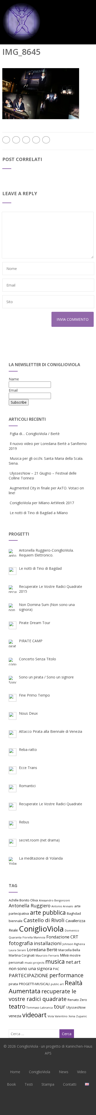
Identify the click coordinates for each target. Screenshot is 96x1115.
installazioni (47, 943)
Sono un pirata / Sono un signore (46, 677)
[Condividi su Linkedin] (26, 139)
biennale (16, 921)
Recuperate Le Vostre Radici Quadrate (50, 803)
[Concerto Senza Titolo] (12, 661)
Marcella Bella (69, 950)
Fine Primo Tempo (34, 695)
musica (55, 961)
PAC (56, 969)
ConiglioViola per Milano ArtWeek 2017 (42, 502)
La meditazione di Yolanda (41, 858)
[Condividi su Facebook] (6, 139)
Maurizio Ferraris (47, 955)
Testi (29, 1084)
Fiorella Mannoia (34, 937)
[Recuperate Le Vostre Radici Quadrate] (12, 806)
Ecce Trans (28, 767)
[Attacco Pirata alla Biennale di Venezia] (12, 734)
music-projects (34, 962)
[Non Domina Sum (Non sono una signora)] (12, 607)
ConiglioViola (41, 929)
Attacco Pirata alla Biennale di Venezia (50, 731)
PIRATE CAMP (30, 640)
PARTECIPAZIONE (28, 975)
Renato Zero (77, 999)
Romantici (27, 785)
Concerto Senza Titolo (37, 658)
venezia (15, 1015)
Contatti (69, 1084)
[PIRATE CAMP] (12, 643)
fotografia (21, 943)
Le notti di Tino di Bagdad (40, 568)
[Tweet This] (16, 139)
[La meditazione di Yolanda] (12, 861)
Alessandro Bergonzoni (54, 900)
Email (13, 390)
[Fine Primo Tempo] (12, 698)
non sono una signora (30, 968)
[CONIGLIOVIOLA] (21, 42)
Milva (64, 955)
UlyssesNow (76, 1007)
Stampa (47, 1084)
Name (14, 379)
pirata (13, 984)
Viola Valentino (58, 1016)
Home (15, 1071)
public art (57, 984)
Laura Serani (17, 950)
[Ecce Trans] (12, 770)
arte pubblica (48, 912)
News (63, 1071)
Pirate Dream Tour (34, 622)
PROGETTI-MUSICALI (34, 984)
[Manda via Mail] (36, 139)
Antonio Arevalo (62, 906)
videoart (34, 1014)
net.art (73, 962)
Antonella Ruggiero (29, 905)
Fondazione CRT (62, 937)
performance (66, 975)
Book (11, 1084)
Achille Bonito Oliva (23, 900)
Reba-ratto (28, 749)
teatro (17, 1006)
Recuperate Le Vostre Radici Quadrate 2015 (50, 589)
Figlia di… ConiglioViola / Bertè (35, 433)
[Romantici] (12, 788)
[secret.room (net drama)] (12, 843)
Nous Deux (28, 713)
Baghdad (74, 913)
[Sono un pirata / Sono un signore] (12, 680)
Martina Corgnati (22, 955)
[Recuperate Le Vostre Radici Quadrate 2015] (12, 589)
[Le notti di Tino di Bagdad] (12, 571)
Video (81, 1071)
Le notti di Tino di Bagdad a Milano (39, 512)
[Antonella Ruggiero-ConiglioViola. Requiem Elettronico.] (12, 553)
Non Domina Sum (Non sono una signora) (47, 607)
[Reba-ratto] (12, 752)
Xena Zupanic (78, 1016)
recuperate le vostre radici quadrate (42, 994)
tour (59, 1006)
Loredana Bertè (42, 949)
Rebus (24, 822)
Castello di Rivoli (44, 920)
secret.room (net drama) (39, 840)
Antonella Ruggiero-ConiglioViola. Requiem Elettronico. (46, 553)
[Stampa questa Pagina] (46, 139)
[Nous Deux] (12, 716)
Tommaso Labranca (39, 1007)
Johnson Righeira (73, 944)
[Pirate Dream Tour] (12, 625)
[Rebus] (12, 824)
